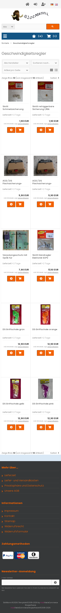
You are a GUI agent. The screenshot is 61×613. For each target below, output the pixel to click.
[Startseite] (28, 4)
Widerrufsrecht (14, 526)
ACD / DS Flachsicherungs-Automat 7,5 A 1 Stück (44, 183)
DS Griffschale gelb (13, 403)
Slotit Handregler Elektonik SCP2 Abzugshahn (41, 258)
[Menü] (5, 36)
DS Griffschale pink (43, 403)
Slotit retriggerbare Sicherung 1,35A (43, 108)
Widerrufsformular (16, 531)
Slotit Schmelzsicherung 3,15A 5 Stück (13, 109)
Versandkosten (23, 124)
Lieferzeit (10, 475)
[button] (8, 26)
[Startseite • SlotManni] (30, 15)
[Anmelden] (36, 4)
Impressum (12, 511)
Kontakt (10, 516)
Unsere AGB (12, 491)
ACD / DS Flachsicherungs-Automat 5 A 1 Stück (13, 183)
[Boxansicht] (51, 69)
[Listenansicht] (56, 69)
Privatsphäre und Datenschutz (24, 485)
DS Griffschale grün (14, 329)
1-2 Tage (16, 114)
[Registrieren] (44, 4)
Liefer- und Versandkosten (21, 480)
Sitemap (10, 521)
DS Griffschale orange (44, 329)
